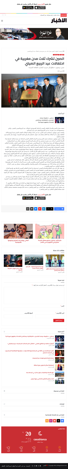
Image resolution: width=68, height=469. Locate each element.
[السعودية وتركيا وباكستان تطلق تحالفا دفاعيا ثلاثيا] (55, 261)
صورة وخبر (56, 54)
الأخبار (44, 465)
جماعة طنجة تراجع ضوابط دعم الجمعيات (50, 15)
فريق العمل (9, 466)
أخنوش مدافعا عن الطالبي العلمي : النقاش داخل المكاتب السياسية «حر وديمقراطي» (30, 344)
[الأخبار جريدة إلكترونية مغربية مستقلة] (59, 20)
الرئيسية (61, 51)
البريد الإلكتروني (59, 313)
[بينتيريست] (39, 208)
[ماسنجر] (35, 208)
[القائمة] (2, 21)
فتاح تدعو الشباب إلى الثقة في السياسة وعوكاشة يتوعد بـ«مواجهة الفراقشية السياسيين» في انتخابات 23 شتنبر (29, 352)
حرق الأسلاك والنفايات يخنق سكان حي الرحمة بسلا (40, 372)
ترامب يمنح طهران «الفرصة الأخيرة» (15, 269)
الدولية (56, 51)
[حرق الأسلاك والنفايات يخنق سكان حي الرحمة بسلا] (59, 374)
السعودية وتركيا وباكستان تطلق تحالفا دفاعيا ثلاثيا (55, 269)
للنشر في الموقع (17, 466)
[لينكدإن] (43, 208)
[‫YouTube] (54, 420)
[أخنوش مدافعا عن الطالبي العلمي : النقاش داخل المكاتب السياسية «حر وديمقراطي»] (59, 346)
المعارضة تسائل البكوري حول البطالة (44, 365)
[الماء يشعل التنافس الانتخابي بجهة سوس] (59, 381)
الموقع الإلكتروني (28, 313)
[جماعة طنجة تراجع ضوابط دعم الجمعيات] (59, 360)
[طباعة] (27, 208)
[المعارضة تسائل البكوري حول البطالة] (59, 367)
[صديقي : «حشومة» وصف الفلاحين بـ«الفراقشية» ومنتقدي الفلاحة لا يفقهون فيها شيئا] (59, 120)
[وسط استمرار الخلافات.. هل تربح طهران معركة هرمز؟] (34, 260)
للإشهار (3, 466)
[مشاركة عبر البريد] (31, 208)
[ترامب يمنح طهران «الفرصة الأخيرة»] (13, 261)
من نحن (23, 466)
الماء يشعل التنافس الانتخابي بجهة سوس (42, 379)
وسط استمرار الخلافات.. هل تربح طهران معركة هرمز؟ (34, 267)
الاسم (62, 306)
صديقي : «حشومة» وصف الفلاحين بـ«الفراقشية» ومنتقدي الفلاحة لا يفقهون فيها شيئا (45, 120)
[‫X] (58, 420)
